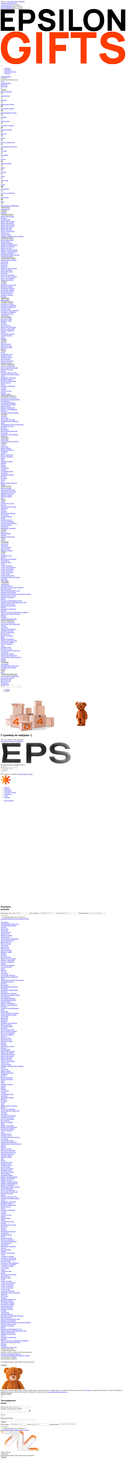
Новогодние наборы (7, 223)
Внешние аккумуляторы (8, 592)
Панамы (3, 463)
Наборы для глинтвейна (8, 327)
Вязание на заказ (6, 356)
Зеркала (3, 510)
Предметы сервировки (8, 386)
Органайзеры (5, 561)
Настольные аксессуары (8, 491)
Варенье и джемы (6, 320)
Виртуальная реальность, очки (10, 591)
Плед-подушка (5, 359)
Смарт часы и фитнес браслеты (10, 614)
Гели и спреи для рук (7, 678)
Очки (2, 645)
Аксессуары (4, 261)
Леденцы (3, 324)
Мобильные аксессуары (8, 605)
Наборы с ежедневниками (9, 409)
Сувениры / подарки (7, 302)
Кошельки (4, 266)
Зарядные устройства (7, 597)
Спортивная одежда (7, 471)
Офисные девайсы (6, 495)
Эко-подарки (5, 315)
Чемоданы (4, 579)
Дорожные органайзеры (8, 629)
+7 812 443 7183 (6, 5)
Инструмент (4, 429)
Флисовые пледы (6, 362)
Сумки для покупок (7, 572)
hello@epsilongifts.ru (7, 6)
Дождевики (4, 545)
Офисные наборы (6, 496)
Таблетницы (5, 526)
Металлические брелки (8, 513)
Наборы (3, 607)
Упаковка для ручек (7, 295)
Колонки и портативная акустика (11, 600)
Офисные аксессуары (7, 493)
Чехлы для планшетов (8, 278)
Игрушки (4, 428)
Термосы (3, 389)
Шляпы (3, 484)
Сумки (3, 552)
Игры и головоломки (7, 632)
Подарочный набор (7, 256)
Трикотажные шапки (7, 475)
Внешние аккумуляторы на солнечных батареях (16, 594)
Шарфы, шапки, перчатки (9, 483)
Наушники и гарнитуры (8, 609)
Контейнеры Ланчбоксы (8, 378)
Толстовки (4, 473)
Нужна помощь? (6, 76)
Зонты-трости (5, 549)
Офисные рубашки (7, 461)
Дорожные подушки (7, 631)
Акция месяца (5, 207)
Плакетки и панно (6, 347)
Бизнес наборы (5, 241)
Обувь (3, 460)
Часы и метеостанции (7, 275)
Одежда (3, 443)
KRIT (14, 1357)
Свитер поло (5, 468)
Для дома (4, 414)
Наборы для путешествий (9, 640)
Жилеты (3, 453)
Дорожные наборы (7, 243)
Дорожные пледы (6, 357)
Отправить (4, 770)
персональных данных (25, 774)
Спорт (3, 538)
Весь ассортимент (6, 91)
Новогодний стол (6, 230)
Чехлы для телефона (7, 280)
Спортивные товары (7, 654)
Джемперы (4, 451)
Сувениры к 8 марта (7, 314)
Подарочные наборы (7, 238)
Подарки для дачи (6, 649)
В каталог (12, 741)
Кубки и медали (6, 344)
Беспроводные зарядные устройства (12, 587)
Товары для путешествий (9, 655)
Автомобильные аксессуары (10, 666)
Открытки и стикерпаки (8, 305)
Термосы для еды (6, 391)
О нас (6, 796)
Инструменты (5, 634)
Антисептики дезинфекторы (9, 674)
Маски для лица (6, 681)
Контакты (7, 73)
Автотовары (4, 662)
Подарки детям (5, 309)
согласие (88, 1390)
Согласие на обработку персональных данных (15, 1355)
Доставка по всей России (9, 3)
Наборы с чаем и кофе (8, 329)
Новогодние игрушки (7, 221)
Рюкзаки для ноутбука (8, 537)
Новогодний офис (6, 228)
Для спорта (4, 627)
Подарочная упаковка (7, 288)
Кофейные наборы (6, 379)
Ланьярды (4, 511)
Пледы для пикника (7, 361)
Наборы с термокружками (9, 251)
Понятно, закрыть (6, 1394)
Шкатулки (4, 436)
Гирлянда (4, 218)
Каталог (7, 787)
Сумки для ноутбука (7, 569)
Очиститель (4, 683)
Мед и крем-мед (6, 325)
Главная (7, 689)
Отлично (3, 1365)
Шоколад (3, 339)
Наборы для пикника (7, 639)
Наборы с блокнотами (8, 408)
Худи (2, 481)
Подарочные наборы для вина (10, 255)
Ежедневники (5, 401)
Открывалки (5, 515)
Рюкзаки (3, 530)
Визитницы (4, 263)
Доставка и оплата (10, 71)
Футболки (4, 478)
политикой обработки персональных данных (15, 919)
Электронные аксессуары (9, 619)
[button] (63, 1411)
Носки (3, 458)
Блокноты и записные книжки (10, 399)
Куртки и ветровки (7, 456)
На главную (4, 741)
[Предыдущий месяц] (1, 1413)
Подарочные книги (7, 271)
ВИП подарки (5, 298)
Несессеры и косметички (8, 559)
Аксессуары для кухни (8, 419)
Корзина (7, 797)
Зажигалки (4, 508)
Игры (2, 671)
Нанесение (7, 794)
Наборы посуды (6, 382)
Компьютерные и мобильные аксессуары (14, 602)
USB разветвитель (6, 586)
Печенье (3, 332)
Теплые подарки (6, 234)
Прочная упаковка (6, 293)
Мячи (2, 637)
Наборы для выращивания (9, 245)
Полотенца (4, 433)
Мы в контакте (9, 800)
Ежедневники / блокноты (8, 396)
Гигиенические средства (8, 506)
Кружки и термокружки (8, 381)
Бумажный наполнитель (8, 285)
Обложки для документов (9, 268)
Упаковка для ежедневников (10, 413)
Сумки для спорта (6, 565)
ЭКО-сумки (4, 580)
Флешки (3, 615)
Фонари (3, 660)
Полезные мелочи (6, 516)
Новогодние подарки (7, 214)
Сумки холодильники (7, 575)
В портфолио (19, 741)
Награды (3, 340)
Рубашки (3, 466)
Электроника (5, 582)
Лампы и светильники (8, 604)
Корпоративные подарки (8, 258)
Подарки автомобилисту (8, 307)
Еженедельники (6, 406)
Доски (3, 376)
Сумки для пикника (7, 570)
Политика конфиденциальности (11, 1354)
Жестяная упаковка (7, 287)
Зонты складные (6, 547)
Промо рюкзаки (6, 533)
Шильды (3, 349)
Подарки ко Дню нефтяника (9, 310)
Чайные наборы (6, 394)
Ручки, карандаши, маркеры (9, 441)
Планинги (4, 411)
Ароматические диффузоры (9, 421)
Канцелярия (4, 438)
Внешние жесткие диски (8, 596)
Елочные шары (5, 220)
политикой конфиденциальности (57, 1392)
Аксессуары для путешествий (10, 624)
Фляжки (3, 392)
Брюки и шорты (6, 448)
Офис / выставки (6, 486)
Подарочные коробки (7, 290)
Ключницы (4, 265)
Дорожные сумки (6, 556)
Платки (3, 465)
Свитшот (3, 470)
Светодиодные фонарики (9, 523)
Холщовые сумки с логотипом (10, 577)
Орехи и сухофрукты (7, 330)
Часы (2, 498)
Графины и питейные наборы (10, 374)
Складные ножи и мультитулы (10, 650)
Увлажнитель (5, 684)
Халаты (3, 479)
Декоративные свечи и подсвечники (12, 424)
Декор (3, 423)
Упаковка (3, 281)
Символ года (5, 233)
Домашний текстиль (7, 426)
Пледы (3, 351)
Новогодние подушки (8, 225)
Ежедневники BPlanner (8, 403)
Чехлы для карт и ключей (9, 276)
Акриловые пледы (6, 354)
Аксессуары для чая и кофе (9, 368)
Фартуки (3, 476)
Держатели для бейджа (8, 490)
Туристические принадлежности (11, 657)
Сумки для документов (8, 567)
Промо (3, 500)
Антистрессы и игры (7, 503)
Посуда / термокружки (7, 364)
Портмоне (4, 273)
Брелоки (3, 505)
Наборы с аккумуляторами (9, 250)
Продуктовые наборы (7, 334)
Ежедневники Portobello (8, 404)
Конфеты (3, 322)
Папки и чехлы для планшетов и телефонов (14, 612)
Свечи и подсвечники (8, 231)
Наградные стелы (6, 346)
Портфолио (8, 70)
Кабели (3, 599)
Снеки (3, 337)
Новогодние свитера (7, 226)
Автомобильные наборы (8, 667)
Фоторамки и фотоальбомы (9, 434)
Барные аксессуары (7, 369)
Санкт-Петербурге (12, 1)
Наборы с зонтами (6, 550)
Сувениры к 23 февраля (8, 312)
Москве (22, 1)
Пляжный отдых (6, 647)
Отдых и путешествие (7, 620)
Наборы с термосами (7, 253)
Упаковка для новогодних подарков (12, 236)
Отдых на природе (6, 644)
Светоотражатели (6, 525)
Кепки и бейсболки (7, 455)
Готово (3, 1422)
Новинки (7, 68)
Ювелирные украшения (8, 528)
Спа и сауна (4, 652)
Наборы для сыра (6, 248)
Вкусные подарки (6, 317)
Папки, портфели (6, 270)
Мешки (3, 557)
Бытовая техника (6, 589)
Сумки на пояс (5, 574)
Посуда (3, 384)
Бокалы (3, 371)
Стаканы (3, 387)
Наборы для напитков (7, 246)
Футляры (3, 296)
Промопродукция (6, 520)
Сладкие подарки (6, 335)
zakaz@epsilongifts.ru (7, 8)
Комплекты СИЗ (6, 679)
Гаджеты (3, 669)
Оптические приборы (7, 642)
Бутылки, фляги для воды (9, 373)
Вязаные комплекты (7, 450)
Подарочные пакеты (7, 292)
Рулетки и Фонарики (7, 521)
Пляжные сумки (6, 562)
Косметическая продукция (9, 431)
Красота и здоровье (7, 635)
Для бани (4, 626)
